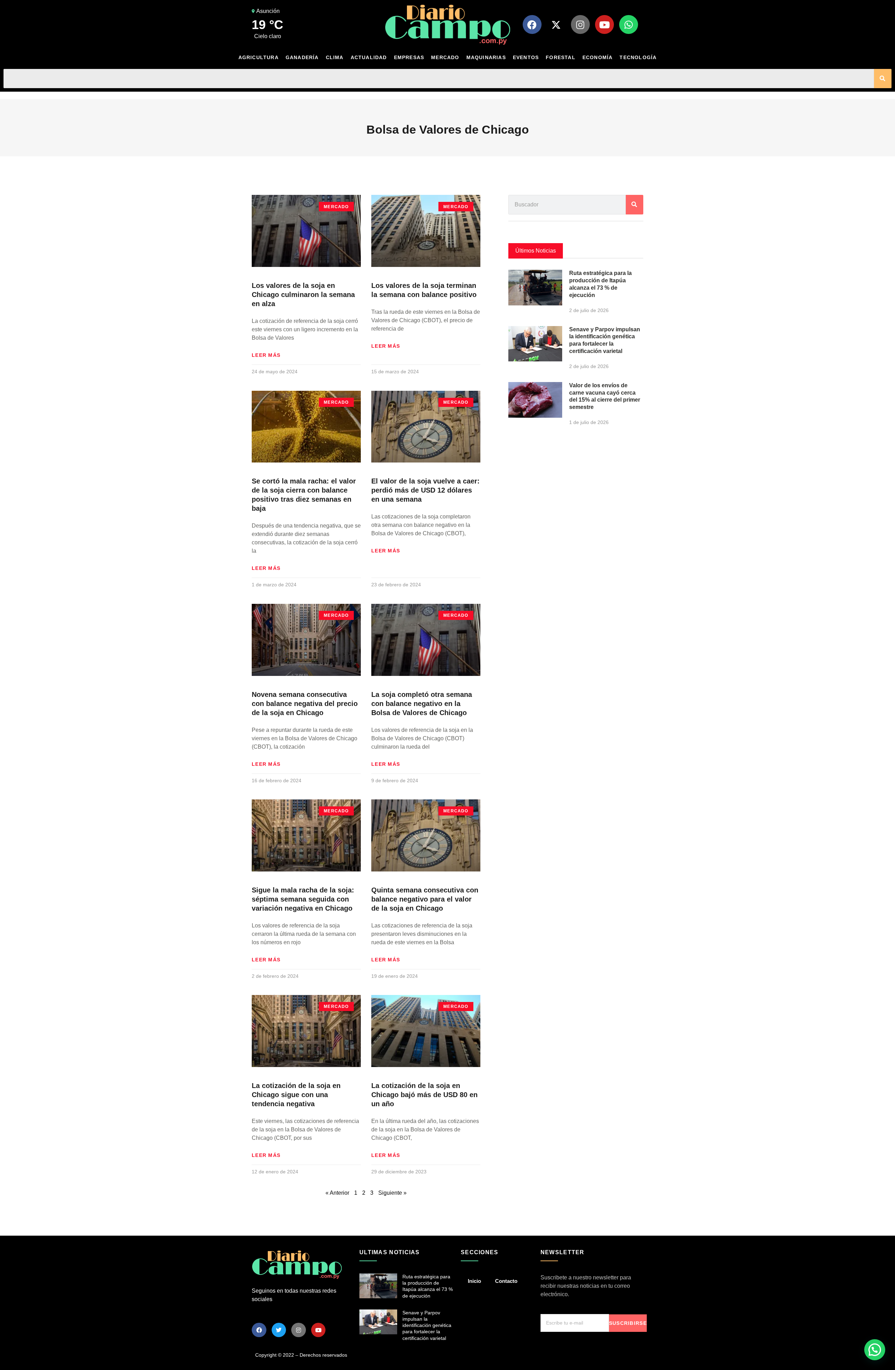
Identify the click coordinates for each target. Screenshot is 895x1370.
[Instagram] (580, 24)
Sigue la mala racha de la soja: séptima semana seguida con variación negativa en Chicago (303, 899)
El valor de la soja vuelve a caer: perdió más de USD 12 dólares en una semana (425, 490)
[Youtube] (604, 24)
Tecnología (638, 57)
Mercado (445, 57)
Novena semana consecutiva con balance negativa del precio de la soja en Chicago (305, 703)
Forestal (560, 57)
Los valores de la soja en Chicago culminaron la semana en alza (303, 295)
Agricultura (258, 57)
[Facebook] (532, 24)
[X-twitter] (556, 24)
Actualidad (369, 57)
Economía (597, 57)
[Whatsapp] (628, 24)
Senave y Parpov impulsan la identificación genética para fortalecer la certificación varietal (426, 1325)
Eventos (526, 57)
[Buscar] (883, 78)
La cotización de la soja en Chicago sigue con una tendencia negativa (296, 1095)
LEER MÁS (266, 355)
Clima (335, 57)
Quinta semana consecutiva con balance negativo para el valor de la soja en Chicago (424, 899)
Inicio (474, 1281)
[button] (874, 1349)
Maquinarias (486, 57)
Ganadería (302, 57)
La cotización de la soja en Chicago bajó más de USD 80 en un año (424, 1095)
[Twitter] (279, 1330)
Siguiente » (392, 1193)
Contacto (506, 1281)
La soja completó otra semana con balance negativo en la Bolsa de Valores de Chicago (421, 703)
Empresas (409, 57)
